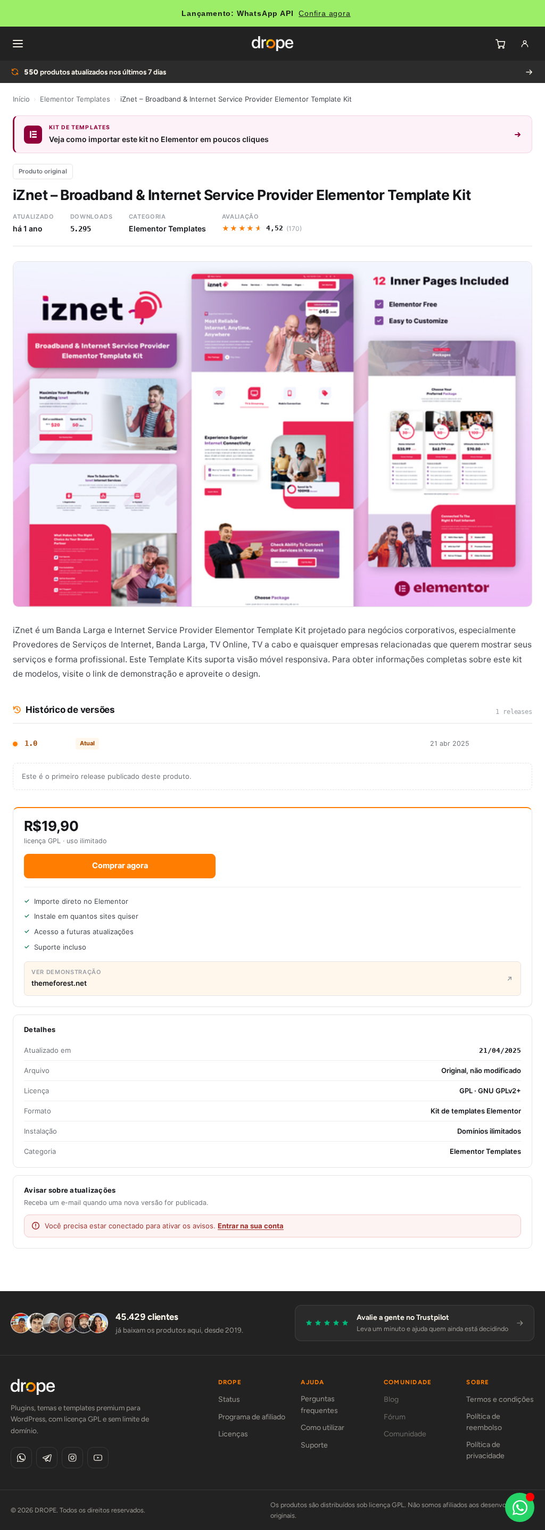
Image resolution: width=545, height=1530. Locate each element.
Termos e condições (500, 1399)
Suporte (314, 1445)
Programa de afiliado (251, 1416)
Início (21, 99)
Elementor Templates (75, 99)
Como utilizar (322, 1427)
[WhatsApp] (21, 1457)
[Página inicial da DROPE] (272, 43)
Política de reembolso (484, 1422)
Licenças (233, 1433)
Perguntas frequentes (319, 1404)
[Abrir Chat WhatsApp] (519, 1507)
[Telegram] (46, 1457)
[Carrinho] (500, 43)
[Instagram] (72, 1457)
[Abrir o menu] (17, 43)
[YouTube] (98, 1457)
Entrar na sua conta (251, 1225)
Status (229, 1399)
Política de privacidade (485, 1450)
